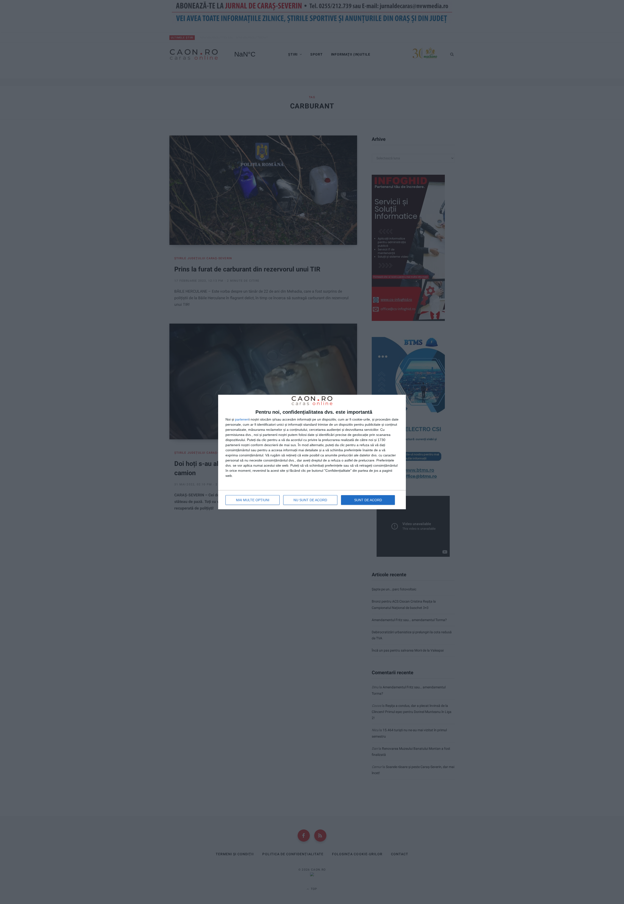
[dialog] (312, 452)
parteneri (242, 419)
